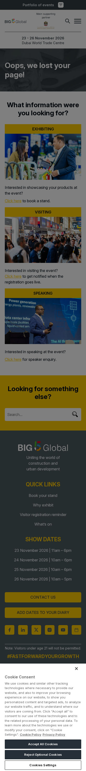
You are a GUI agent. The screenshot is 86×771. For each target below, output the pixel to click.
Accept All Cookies (43, 744)
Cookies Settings (42, 765)
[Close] (76, 668)
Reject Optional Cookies (43, 754)
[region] (43, 717)
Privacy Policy (54, 734)
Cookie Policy (30, 734)
